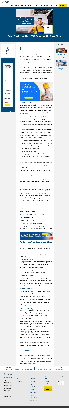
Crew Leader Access (34, 384)
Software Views (33, 386)
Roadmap (45, 378)
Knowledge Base (47, 383)
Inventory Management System (32, 378)
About (18, 378)
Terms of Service (20, 379)
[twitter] (63, 382)
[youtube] (61, 384)
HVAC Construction (46, 39)
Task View (32, 399)
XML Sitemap (46, 381)
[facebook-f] (58, 382)
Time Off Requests (34, 397)
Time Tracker (33, 381)
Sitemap (45, 379)
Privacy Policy (19, 381)
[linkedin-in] (61, 382)
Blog (18, 376)
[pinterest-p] (63, 384)
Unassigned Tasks (33, 400)
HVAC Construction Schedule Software (37, 194)
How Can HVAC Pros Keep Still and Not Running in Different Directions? (61, 56)
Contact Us (46, 376)
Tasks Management (34, 387)
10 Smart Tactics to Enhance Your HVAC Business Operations (61, 68)
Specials (32, 402)
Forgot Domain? (48, 388)
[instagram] (58, 384)
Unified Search (33, 392)
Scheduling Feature (34, 383)
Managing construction (24, 214)
